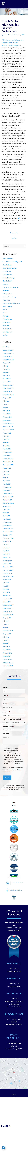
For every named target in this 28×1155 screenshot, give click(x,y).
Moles (5, 310)
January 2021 (7, 490)
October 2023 (7, 391)
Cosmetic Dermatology (10, 268)
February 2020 (7, 522)
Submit (7, 778)
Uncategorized (7, 332)
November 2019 (8, 532)
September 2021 (8, 465)
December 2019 (8, 529)
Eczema (5, 284)
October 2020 (7, 500)
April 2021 (6, 481)
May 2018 (6, 589)
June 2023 (6, 404)
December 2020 (8, 494)
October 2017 (7, 611)
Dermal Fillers (7, 274)
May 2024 (6, 372)
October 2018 (7, 573)
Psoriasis (5, 316)
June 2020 (6, 509)
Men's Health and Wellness (11, 303)
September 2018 (8, 576)
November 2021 (8, 462)
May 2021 (6, 478)
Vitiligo (5, 335)
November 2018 (8, 570)
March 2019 (6, 557)
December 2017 (8, 605)
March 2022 (7, 449)
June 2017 (6, 624)
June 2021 (6, 474)
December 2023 (8, 385)
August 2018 (7, 580)
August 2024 (7, 363)
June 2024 (6, 369)
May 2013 (6, 643)
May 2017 (6, 627)
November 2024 (8, 353)
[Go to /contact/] (14, 967)
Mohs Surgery (7, 306)
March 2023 (7, 414)
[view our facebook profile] (1, 1126)
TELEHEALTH (7, 329)
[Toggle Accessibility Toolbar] (3, 1148)
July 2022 (6, 436)
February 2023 (7, 417)
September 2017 (8, 615)
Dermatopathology (9, 278)
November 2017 (8, 608)
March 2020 (7, 519)
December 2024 (8, 350)
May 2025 (6, 347)
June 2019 (6, 548)
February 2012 (7, 653)
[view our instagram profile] (9, 1126)
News (5, 313)
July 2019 (6, 545)
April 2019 (6, 554)
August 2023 (7, 398)
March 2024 (7, 379)
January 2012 (7, 656)
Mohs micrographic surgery (10, 45)
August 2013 (7, 634)
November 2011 (8, 663)
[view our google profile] (4, 1126)
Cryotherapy (7, 271)
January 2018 (7, 602)
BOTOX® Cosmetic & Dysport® (12, 262)
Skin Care (6, 326)
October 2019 (7, 535)
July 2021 (6, 471)
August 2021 (7, 468)
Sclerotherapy (7, 319)
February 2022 (7, 452)
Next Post (14, 238)
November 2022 (8, 427)
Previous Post (14, 233)
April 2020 (6, 516)
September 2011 (8, 666)
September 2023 (8, 395)
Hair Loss (6, 290)
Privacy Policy (12, 770)
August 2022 (7, 433)
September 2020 (8, 503)
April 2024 (6, 376)
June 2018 (6, 586)
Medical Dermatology (9, 297)
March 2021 (6, 484)
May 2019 (6, 551)
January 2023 (7, 420)
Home (14, 1094)
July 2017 (6, 621)
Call (19, 218)
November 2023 (8, 388)
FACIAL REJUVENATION (10, 287)
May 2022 (6, 443)
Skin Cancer (6, 322)
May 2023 (6, 407)
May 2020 (6, 513)
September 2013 (8, 631)
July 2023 (6, 401)
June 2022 (6, 439)
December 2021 (8, 458)
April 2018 (6, 592)
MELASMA (6, 300)
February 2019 (7, 560)
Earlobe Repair (7, 281)
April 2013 (6, 647)
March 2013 (6, 650)
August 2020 (7, 506)
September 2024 (8, 360)
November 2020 (8, 497)
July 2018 (6, 583)
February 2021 (7, 487)
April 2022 (6, 446)
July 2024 (6, 366)
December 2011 (8, 659)
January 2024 (7, 382)
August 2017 (7, 618)
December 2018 (8, 567)
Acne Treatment (8, 259)
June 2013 (6, 640)
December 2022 (8, 423)
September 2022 (8, 430)
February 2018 (7, 599)
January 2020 (7, 525)
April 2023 (6, 411)
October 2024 (7, 356)
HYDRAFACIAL (7, 294)
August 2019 (7, 541)
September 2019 (8, 538)
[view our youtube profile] (6, 1126)
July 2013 (6, 637)
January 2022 (7, 455)
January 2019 (7, 564)
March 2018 (6, 596)
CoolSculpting (7, 265)
